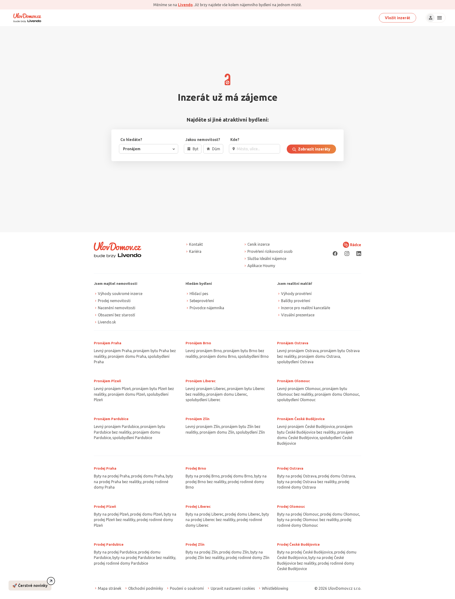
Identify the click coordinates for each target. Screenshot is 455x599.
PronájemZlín (197, 419)
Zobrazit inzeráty (313, 149)
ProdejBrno (196, 468)
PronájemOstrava (292, 343)
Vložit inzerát (397, 18)
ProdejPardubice (108, 544)
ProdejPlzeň (105, 506)
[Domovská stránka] (27, 18)
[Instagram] (347, 253)
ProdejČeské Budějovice (298, 544)
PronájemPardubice (111, 419)
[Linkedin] (358, 253)
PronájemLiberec (201, 381)
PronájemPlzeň (107, 381)
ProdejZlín (195, 544)
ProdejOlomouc (291, 506)
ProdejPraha (105, 468)
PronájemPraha (107, 343)
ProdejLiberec (198, 506)
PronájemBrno (198, 343)
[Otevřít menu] (438, 17)
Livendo (185, 5)
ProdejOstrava (290, 468)
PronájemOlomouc (293, 381)
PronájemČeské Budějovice (301, 419)
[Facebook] (335, 253)
